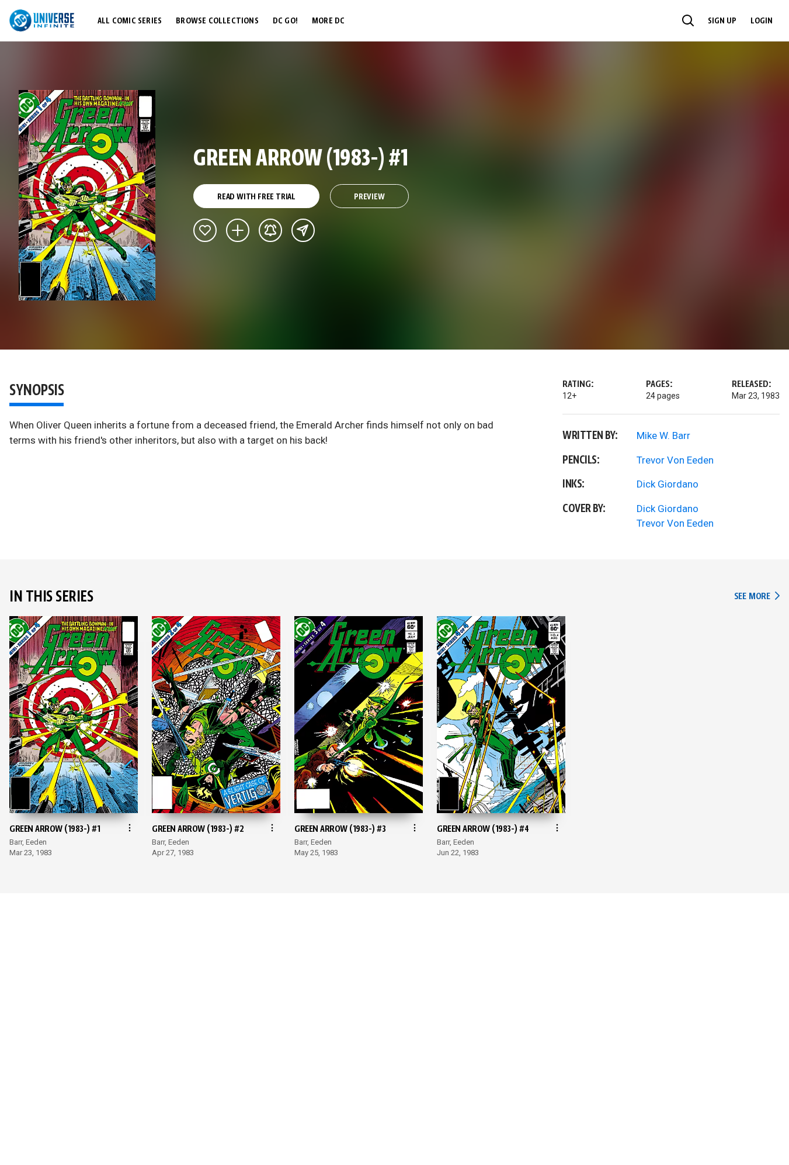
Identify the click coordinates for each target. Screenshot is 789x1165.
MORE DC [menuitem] (328, 21)
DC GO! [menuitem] (285, 21)
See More (757, 596)
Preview (369, 197)
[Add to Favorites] (205, 230)
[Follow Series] (270, 230)
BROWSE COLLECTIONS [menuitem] (217, 21)
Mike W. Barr (663, 435)
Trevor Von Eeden (675, 460)
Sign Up (722, 21)
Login (761, 21)
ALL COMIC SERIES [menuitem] (130, 21)
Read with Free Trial (256, 197)
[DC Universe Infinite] (41, 20)
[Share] (303, 230)
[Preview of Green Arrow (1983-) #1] (87, 195)
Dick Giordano (667, 484)
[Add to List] (237, 230)
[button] (688, 20)
